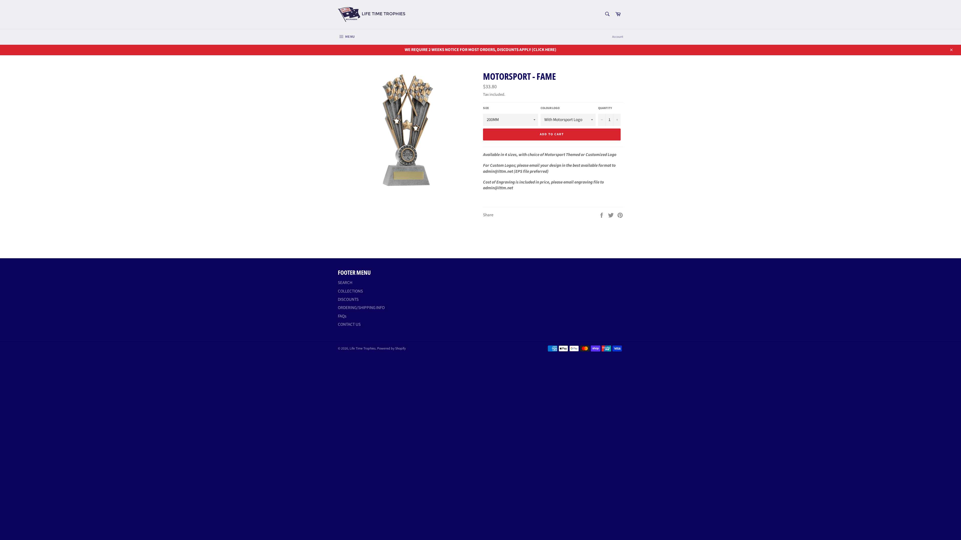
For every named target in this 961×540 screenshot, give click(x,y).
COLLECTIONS (350, 291)
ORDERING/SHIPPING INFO (361, 308)
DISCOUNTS (348, 299)
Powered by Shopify (391, 348)
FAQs (342, 316)
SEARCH (345, 283)
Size (486, 108)
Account (617, 36)
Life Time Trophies (363, 348)
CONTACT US (349, 325)
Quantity (605, 108)
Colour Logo (550, 108)
